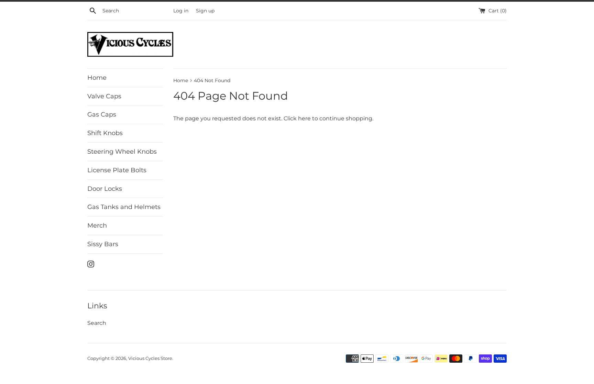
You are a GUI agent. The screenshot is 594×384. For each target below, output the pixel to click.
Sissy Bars (102, 244)
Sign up (205, 11)
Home (97, 77)
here (304, 118)
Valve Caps (104, 96)
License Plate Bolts (116, 170)
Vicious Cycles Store (150, 358)
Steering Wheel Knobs (122, 151)
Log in (180, 11)
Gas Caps (101, 114)
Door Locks (104, 189)
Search (96, 323)
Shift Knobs (105, 133)
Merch (97, 225)
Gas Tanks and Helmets (124, 207)
